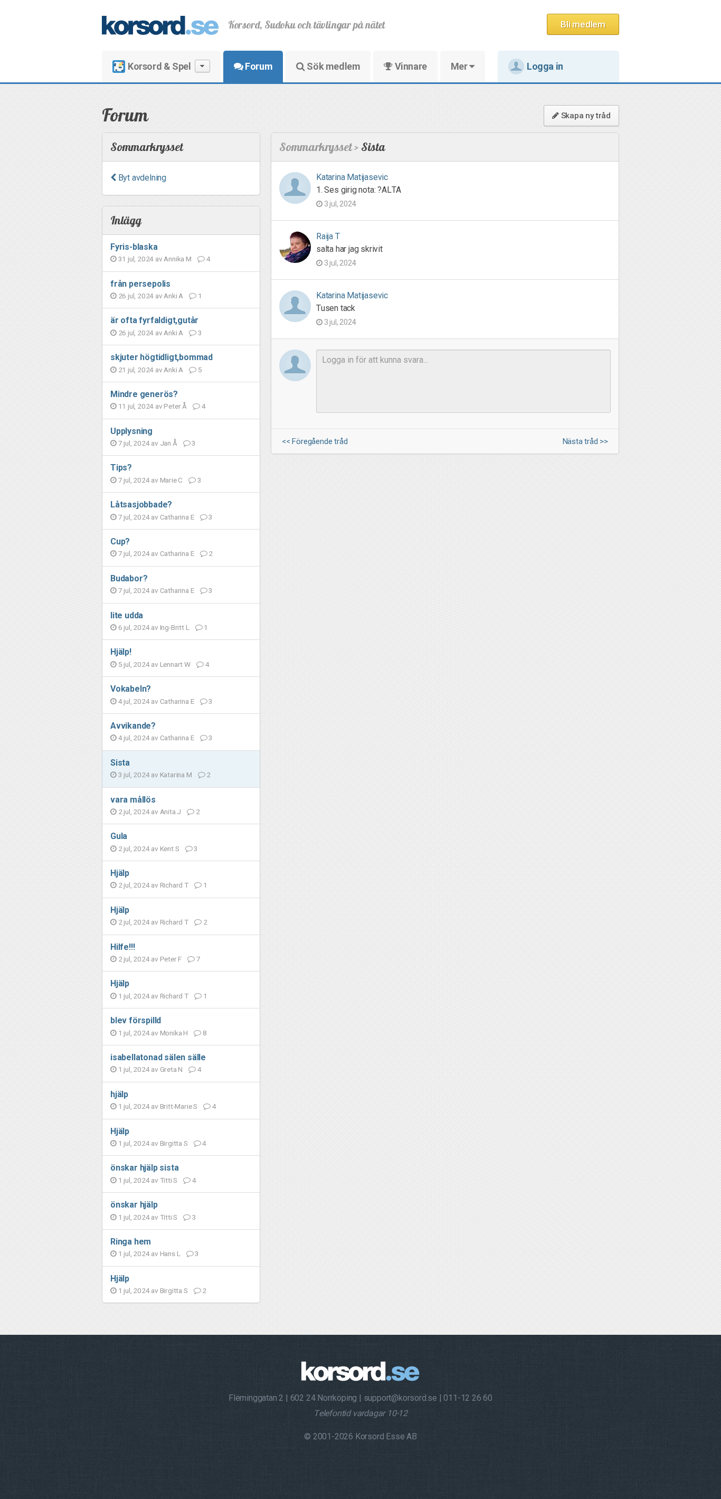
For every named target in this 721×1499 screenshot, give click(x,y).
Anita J (171, 811)
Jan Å (168, 443)
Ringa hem (130, 1242)
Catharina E (177, 517)
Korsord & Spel (159, 66)
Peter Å (175, 406)
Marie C (171, 480)
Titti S (169, 1180)
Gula (118, 836)
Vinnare (410, 66)
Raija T (328, 236)
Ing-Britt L (174, 627)
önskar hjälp (134, 1205)
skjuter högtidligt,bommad (161, 357)
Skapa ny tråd (585, 115)
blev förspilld (135, 1020)
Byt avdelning (141, 178)
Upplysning (131, 431)
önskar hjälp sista (144, 1168)
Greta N (171, 1069)
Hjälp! (120, 652)
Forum (258, 66)
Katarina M (176, 774)
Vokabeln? (130, 689)
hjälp (119, 1094)
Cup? (120, 541)
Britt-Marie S (178, 1106)
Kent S (169, 848)
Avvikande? (133, 726)
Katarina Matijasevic (352, 177)
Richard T (174, 885)
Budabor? (128, 578)
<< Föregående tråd (314, 442)
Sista (120, 763)
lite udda (126, 615)
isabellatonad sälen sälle (158, 1057)
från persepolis (140, 284)
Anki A (173, 295)
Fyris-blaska (134, 247)
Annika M (177, 258)
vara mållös (133, 800)
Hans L (170, 1253)
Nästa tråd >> (585, 442)
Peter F (171, 959)
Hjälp (119, 873)
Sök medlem (332, 66)
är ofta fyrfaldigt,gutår (154, 320)
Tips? (121, 468)
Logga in (545, 66)
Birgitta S (174, 1143)
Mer (460, 66)
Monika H (174, 1033)
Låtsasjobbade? (141, 504)
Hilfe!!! (122, 947)
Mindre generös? (144, 394)
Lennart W (175, 664)
